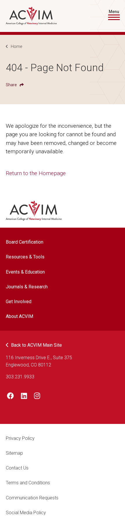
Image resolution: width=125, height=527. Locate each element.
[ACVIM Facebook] (10, 397)
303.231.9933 (20, 376)
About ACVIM (19, 316)
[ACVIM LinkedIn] (24, 397)
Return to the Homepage (36, 173)
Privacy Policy (20, 438)
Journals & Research (27, 286)
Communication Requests (32, 498)
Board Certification (24, 242)
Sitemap (14, 453)
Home (16, 46)
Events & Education (25, 272)
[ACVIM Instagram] (37, 397)
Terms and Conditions (28, 482)
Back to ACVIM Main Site (36, 345)
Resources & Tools (25, 257)
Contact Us (17, 468)
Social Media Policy (26, 512)
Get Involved (18, 301)
